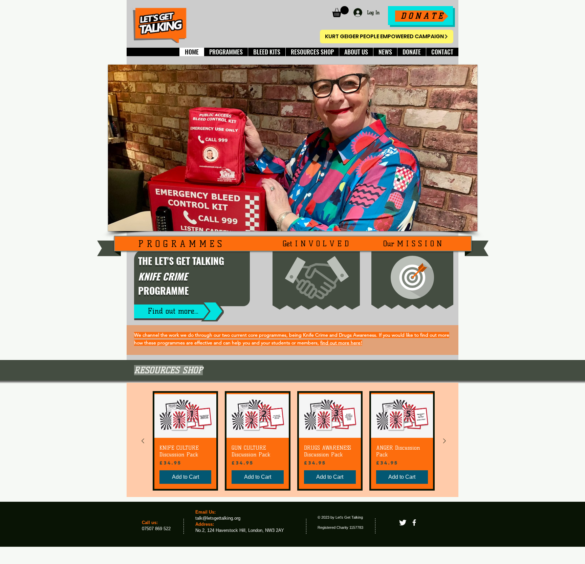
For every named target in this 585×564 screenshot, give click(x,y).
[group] (294, 441)
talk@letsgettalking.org (217, 518)
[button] (340, 11)
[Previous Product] (143, 441)
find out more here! (341, 343)
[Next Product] (444, 441)
